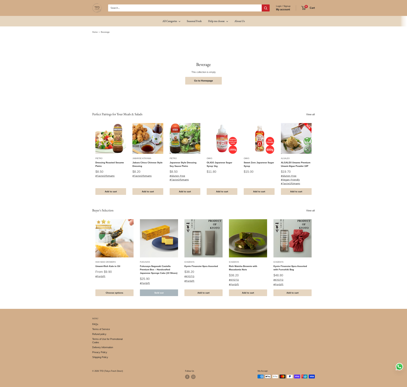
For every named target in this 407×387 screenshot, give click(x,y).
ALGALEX (285, 158)
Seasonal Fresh (194, 21)
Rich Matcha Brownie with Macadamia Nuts (243, 268)
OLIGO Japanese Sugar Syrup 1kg (219, 164)
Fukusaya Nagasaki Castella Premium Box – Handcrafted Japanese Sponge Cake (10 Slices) (158, 269)
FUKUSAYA (145, 262)
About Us (240, 21)
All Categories (169, 21)
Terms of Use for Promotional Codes (107, 341)
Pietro (98, 158)
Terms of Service (101, 329)
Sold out (159, 292)
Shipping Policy (100, 357)
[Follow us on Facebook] (187, 377)
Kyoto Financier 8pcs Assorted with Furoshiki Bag (290, 268)
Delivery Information (102, 347)
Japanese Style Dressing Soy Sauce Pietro (183, 164)
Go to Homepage (203, 80)
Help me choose (216, 21)
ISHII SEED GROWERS (105, 262)
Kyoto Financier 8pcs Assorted (201, 266)
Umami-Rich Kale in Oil (107, 266)
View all (310, 114)
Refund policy (99, 334)
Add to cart (111, 191)
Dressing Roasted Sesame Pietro (110, 164)
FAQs (95, 324)
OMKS (209, 158)
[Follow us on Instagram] (193, 377)
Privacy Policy (99, 352)
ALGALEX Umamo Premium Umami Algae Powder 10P (295, 164)
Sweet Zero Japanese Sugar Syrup (259, 164)
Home (95, 32)
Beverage (105, 32)
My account (283, 9)
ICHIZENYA (189, 262)
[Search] (266, 7)
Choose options (114, 292)
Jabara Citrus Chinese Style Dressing (147, 164)
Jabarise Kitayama (141, 158)
